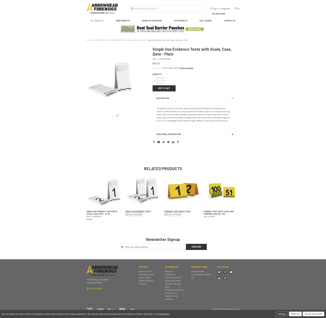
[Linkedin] (173, 142)
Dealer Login (144, 277)
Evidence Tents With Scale (178, 211)
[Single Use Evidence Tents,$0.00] (143, 190)
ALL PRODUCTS (97, 21)
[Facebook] (154, 142)
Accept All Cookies (313, 314)
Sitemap (169, 299)
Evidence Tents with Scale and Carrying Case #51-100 (218, 212)
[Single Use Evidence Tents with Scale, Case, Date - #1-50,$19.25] (104, 190)
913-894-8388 (218, 14)
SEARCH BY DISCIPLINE (152, 21)
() (237, 8)
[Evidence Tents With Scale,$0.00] (182, 190)
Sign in (216, 8)
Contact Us (170, 274)
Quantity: (157, 74)
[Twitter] (168, 142)
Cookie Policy (171, 296)
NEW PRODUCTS (123, 21)
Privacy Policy (171, 293)
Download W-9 (145, 271)
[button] (163, 29)
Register (226, 8)
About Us (169, 271)
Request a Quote (146, 274)
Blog (167, 287)
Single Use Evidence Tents (138, 211)
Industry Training (173, 284)
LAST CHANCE (205, 21)
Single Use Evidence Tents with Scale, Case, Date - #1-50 (102, 212)
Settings (282, 314)
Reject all (295, 314)
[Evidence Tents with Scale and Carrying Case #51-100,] (221, 190)
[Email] (158, 142)
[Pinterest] (178, 142)
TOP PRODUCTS (180, 21)
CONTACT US (229, 21)
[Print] (163, 142)
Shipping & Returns (174, 290)
